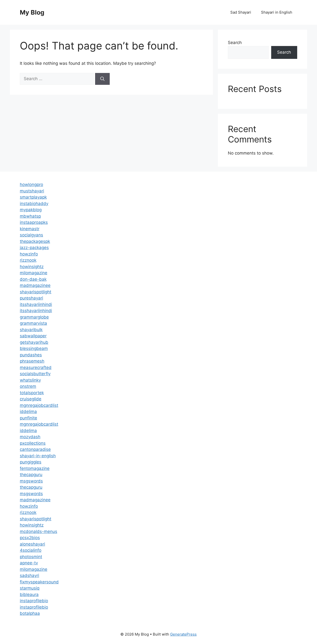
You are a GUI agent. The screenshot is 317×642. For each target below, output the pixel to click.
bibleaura (29, 594)
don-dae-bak (33, 279)
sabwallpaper (33, 335)
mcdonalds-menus (38, 531)
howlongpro (31, 184)
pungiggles (30, 461)
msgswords (31, 481)
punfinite (28, 417)
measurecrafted (36, 367)
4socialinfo (30, 550)
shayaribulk (31, 329)
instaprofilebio (34, 600)
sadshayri (29, 575)
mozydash (30, 436)
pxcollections (33, 443)
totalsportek (32, 392)
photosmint (31, 556)
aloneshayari (32, 544)
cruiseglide (30, 398)
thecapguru (31, 474)
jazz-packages (34, 247)
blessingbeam (34, 348)
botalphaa (30, 613)
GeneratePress (183, 634)
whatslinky (30, 380)
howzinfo (29, 254)
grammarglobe (34, 317)
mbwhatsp (30, 216)
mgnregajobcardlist (39, 405)
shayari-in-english (38, 455)
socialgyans (31, 234)
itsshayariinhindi (36, 304)
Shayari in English (276, 12)
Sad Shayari (240, 12)
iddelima (28, 411)
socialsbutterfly (35, 373)
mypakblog (31, 209)
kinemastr (29, 228)
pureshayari (31, 298)
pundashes (31, 354)
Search (235, 42)
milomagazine (33, 272)
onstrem (28, 386)
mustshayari (32, 190)
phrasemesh (32, 361)
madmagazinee (35, 285)
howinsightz (32, 266)
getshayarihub (34, 342)
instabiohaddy (34, 203)
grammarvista (33, 323)
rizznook (28, 260)
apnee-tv (29, 562)
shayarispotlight (35, 291)
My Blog (32, 12)
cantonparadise (35, 449)
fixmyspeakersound (39, 581)
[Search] (102, 79)
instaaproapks (34, 222)
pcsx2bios (30, 537)
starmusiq (29, 588)
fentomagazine (35, 468)
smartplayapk (33, 197)
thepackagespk (35, 241)
